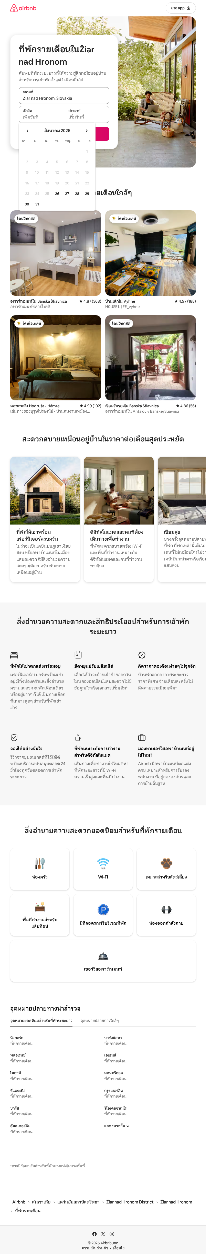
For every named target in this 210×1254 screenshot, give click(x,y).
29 (87, 193)
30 (27, 204)
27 (67, 193)
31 (37, 204)
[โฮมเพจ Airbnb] (23, 8)
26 (57, 193)
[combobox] (64, 98)
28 (77, 193)
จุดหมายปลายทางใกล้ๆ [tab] (100, 1020)
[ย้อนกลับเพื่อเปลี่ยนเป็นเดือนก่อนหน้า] (27, 130)
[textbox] (41, 117)
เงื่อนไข (118, 1248)
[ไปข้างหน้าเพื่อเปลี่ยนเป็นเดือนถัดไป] (86, 130)
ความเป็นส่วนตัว (95, 1248)
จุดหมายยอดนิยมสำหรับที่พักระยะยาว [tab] (41, 1020)
